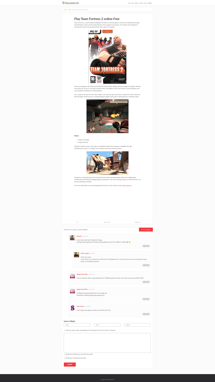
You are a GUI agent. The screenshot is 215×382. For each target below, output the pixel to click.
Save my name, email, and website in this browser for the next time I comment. (91, 330)
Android (141, 3)
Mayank (79, 236)
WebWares (150, 3)
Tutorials (145, 3)
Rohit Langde (85, 253)
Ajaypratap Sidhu (82, 274)
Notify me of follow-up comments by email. (79, 354)
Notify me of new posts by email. (76, 358)
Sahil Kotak (80, 306)
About (132, 3)
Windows (136, 3)
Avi (77, 222)
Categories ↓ (137, 222)
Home (129, 3)
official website (126, 185)
